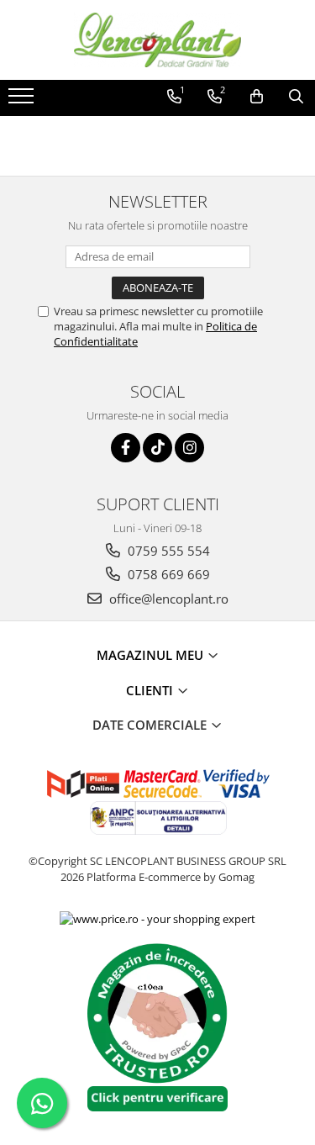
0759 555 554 (167, 550)
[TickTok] (157, 447)
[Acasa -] (158, 40)
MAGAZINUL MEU (152, 654)
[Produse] (23, 100)
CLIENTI (151, 690)
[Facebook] (125, 447)
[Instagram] (189, 447)
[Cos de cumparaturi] (257, 96)
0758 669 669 (167, 574)
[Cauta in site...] (296, 96)
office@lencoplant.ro (167, 598)
